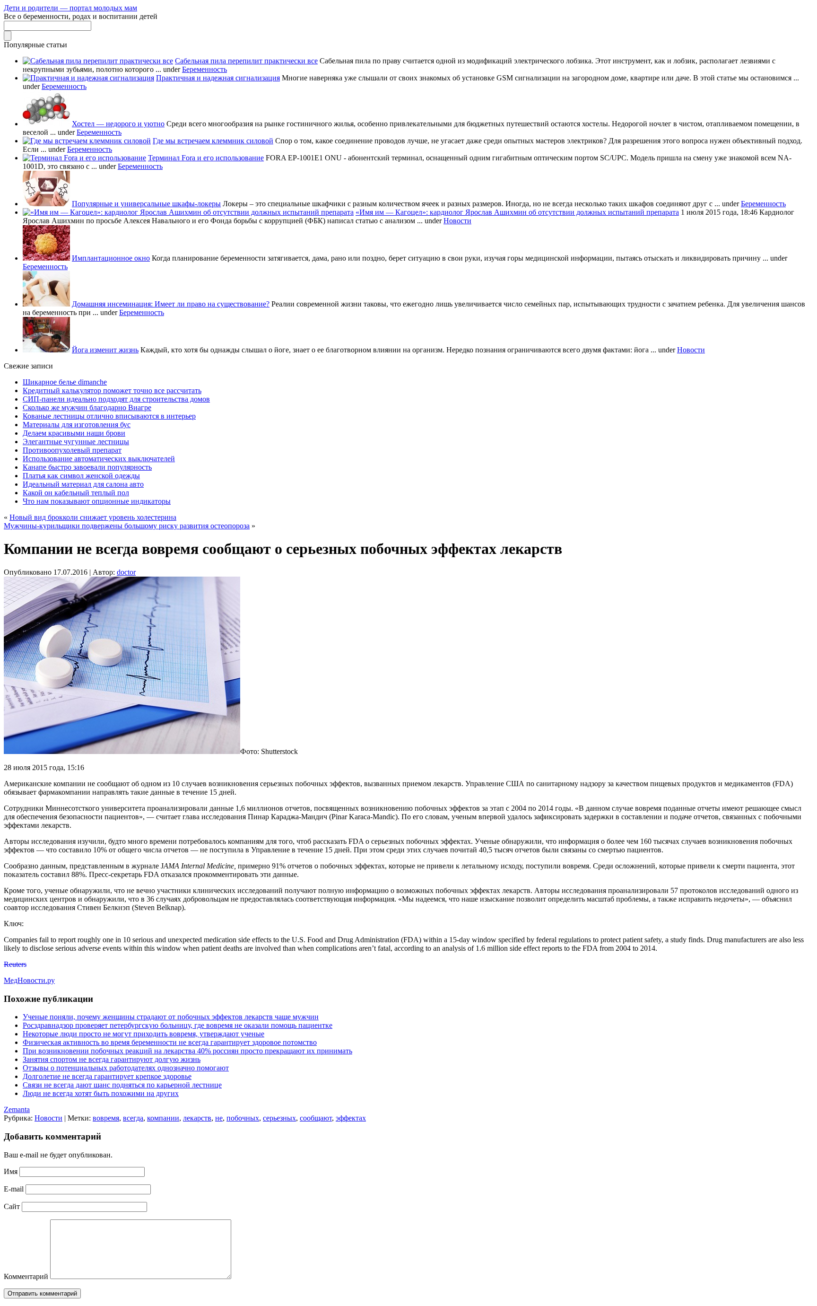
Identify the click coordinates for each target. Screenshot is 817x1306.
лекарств (197, 1118)
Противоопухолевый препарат (72, 450)
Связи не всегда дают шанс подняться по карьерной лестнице (122, 1085)
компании (163, 1118)
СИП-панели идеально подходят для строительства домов (116, 399)
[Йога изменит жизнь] (46, 350)
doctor (126, 572)
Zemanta (17, 1109)
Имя (10, 1171)
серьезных (279, 1118)
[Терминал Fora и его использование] (84, 158)
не (219, 1118)
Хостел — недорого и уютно (118, 124)
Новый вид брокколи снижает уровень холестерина (92, 517)
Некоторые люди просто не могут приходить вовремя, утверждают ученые (143, 1034)
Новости (457, 221)
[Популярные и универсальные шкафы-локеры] (46, 204)
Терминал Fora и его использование (206, 158)
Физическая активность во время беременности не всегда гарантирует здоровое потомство (170, 1042)
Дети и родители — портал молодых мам (70, 8)
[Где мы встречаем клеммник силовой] (87, 141)
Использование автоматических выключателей (99, 459)
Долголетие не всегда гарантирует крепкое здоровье (107, 1076)
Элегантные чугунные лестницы (76, 442)
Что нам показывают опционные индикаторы (97, 501)
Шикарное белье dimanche (65, 382)
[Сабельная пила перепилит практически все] (98, 61)
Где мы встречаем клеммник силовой (213, 141)
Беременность (204, 69)
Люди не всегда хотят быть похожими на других (101, 1093)
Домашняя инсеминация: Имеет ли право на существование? (170, 304)
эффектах (351, 1118)
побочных (242, 1118)
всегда (133, 1118)
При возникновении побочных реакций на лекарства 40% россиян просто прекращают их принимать (187, 1051)
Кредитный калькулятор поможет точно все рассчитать (112, 390)
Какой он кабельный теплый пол (76, 493)
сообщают (316, 1118)
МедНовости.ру (29, 980)
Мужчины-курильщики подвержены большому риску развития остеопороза (127, 526)
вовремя (106, 1118)
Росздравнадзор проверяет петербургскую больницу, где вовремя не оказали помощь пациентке (177, 1025)
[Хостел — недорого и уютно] (46, 124)
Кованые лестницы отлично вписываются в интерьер (109, 416)
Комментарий (26, 1276)
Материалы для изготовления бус (76, 425)
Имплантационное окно (111, 258)
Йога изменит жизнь (105, 350)
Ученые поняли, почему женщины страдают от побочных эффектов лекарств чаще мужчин (171, 1017)
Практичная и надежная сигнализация (218, 78)
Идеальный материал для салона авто (83, 484)
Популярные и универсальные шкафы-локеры (146, 204)
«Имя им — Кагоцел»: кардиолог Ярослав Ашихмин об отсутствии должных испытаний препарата (517, 212)
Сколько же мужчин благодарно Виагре (87, 407)
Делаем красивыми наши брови (74, 433)
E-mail (14, 1189)
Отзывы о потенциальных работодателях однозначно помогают (126, 1068)
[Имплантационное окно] (46, 258)
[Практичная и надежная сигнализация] (88, 78)
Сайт (12, 1206)
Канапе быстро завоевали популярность (87, 467)
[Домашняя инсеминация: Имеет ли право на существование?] (46, 304)
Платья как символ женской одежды (81, 476)
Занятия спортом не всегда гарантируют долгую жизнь (111, 1059)
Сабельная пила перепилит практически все (246, 61)
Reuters (15, 964)
